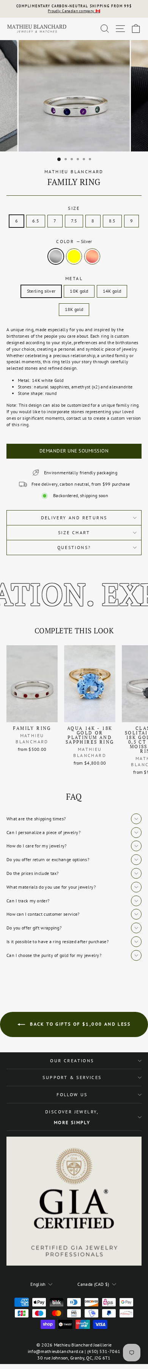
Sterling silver (41, 291)
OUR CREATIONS (72, 1060)
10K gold (79, 291)
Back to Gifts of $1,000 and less (79, 1024)
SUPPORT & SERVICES (72, 1077)
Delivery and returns (74, 517)
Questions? (74, 547)
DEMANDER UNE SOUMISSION (74, 451)
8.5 (112, 221)
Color (73, 241)
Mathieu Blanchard (74, 171)
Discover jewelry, (72, 1117)
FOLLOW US (72, 1094)
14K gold (112, 291)
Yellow (74, 256)
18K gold (74, 309)
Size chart (74, 532)
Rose (92, 256)
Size (74, 208)
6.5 (35, 221)
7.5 (74, 221)
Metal (74, 278)
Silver (55, 256)
